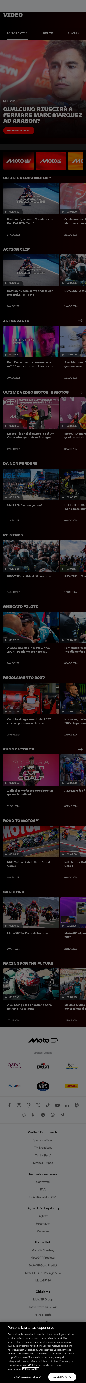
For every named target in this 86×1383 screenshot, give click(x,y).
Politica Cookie (30, 1369)
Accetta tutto (62, 1377)
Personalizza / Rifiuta (26, 1377)
